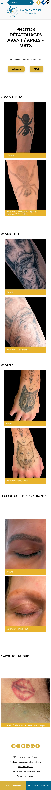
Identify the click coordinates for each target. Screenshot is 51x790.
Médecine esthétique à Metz (25, 757)
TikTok (36, 69)
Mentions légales (25, 766)
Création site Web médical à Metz (25, 771)
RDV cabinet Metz (13, 785)
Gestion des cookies (25, 776)
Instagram (16, 69)
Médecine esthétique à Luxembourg (25, 761)
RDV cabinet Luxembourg (38, 785)
